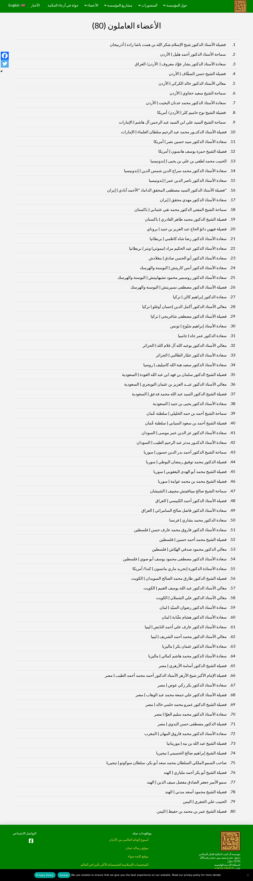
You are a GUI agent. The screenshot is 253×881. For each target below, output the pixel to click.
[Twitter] (5, 64)
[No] (248, 875)
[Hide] (1, 71)
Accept (64, 875)
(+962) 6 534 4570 (224, 868)
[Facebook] (5, 56)
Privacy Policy (45, 875)
